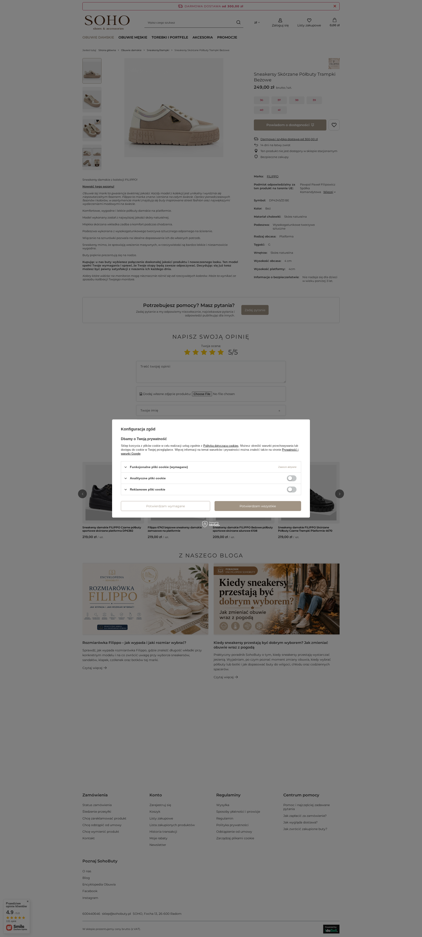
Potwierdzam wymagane (165, 506)
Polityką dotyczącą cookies (220, 445)
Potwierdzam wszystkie (258, 506)
